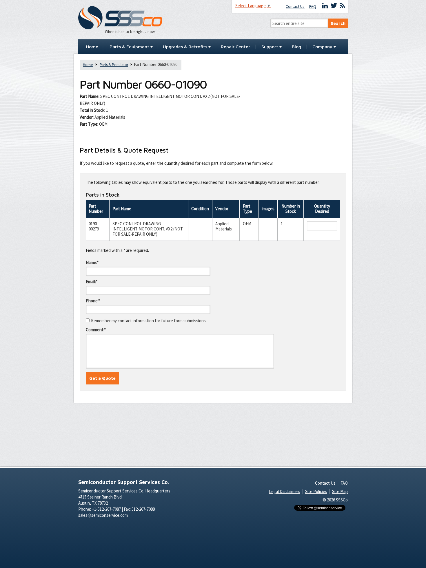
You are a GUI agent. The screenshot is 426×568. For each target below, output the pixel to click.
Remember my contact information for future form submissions (148, 320)
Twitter (334, 6)
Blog (296, 47)
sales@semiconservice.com (103, 515)
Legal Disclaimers (284, 491)
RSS (342, 6)
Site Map (340, 491)
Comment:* (96, 329)
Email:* (91, 281)
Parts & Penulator (114, 64)
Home (92, 47)
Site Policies (316, 491)
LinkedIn (325, 6)
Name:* (92, 262)
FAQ (312, 6)
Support (269, 47)
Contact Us (295, 6)
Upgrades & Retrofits (185, 47)
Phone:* (93, 300)
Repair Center (235, 47)
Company (322, 47)
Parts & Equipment (129, 47)
